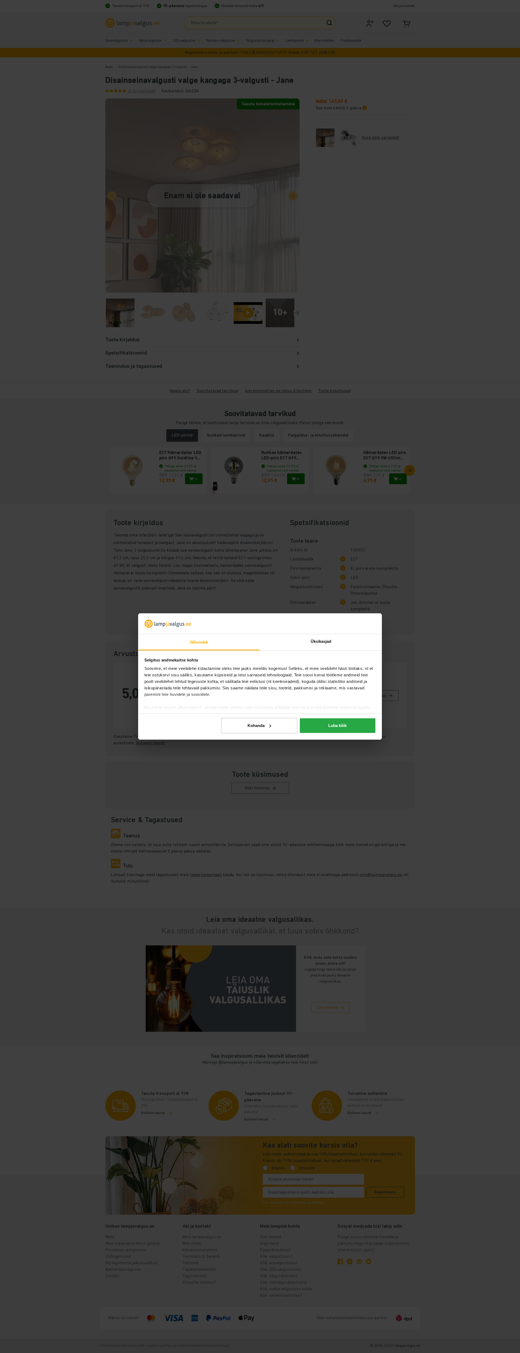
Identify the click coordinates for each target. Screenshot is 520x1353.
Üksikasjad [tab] (321, 641)
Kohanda (256, 725)
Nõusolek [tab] (199, 642)
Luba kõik (337, 725)
